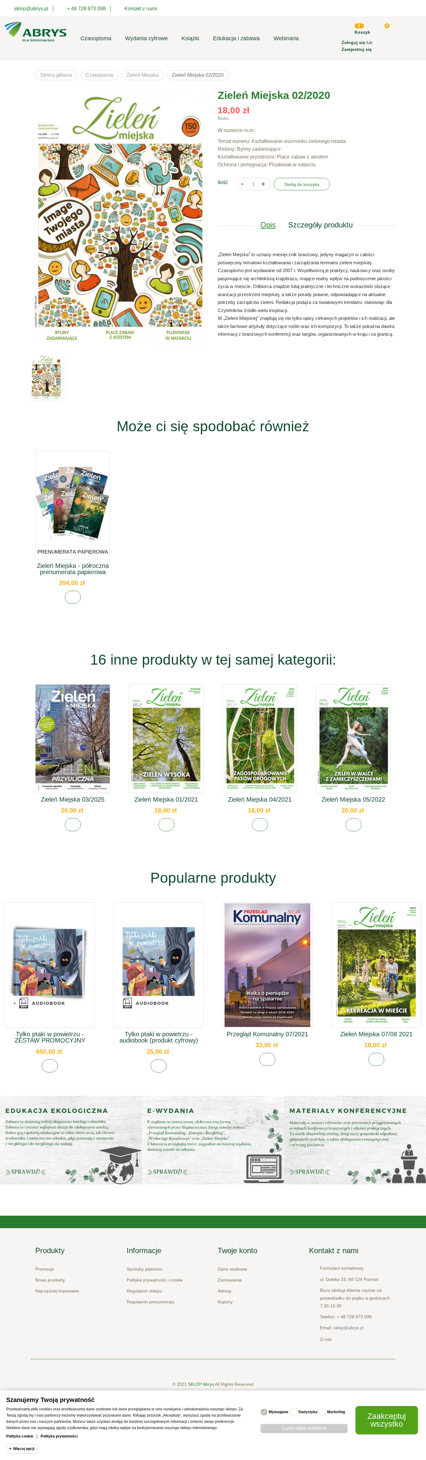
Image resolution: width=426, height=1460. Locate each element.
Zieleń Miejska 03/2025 (72, 799)
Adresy (224, 1290)
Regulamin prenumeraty (150, 1301)
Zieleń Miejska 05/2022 (353, 799)
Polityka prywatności (59, 1436)
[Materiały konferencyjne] (71, 1140)
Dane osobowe (232, 1269)
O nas (326, 1339)
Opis (268, 225)
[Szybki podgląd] (73, 510)
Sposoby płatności (144, 1269)
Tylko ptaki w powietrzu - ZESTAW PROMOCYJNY (50, 1037)
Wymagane (278, 1412)
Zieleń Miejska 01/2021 (166, 799)
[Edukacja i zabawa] (213, 1140)
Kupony (225, 1301)
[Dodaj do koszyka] (73, 597)
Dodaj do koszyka (301, 184)
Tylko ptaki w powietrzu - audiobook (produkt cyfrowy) (158, 1037)
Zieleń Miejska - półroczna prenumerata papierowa (73, 568)
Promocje (44, 1269)
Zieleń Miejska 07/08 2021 (376, 1034)
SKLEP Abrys (201, 1384)
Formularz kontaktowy (342, 1268)
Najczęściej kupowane (57, 1290)
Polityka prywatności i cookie (155, 1279)
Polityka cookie (19, 1436)
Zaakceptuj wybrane (304, 1428)
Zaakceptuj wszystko (386, 1420)
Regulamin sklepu (144, 1290)
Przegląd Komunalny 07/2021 (267, 1034)
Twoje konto (237, 1250)
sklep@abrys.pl (348, 1327)
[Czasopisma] (355, 1140)
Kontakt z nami (140, 8)
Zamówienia (230, 1279)
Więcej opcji (23, 1449)
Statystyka (307, 1412)
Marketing (336, 1412)
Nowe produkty (50, 1279)
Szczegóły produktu (320, 225)
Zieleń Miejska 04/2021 (260, 799)
